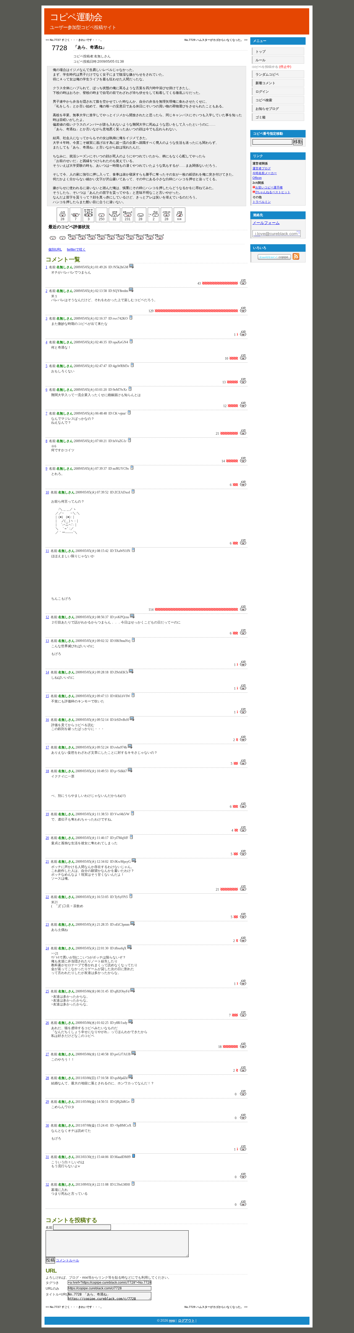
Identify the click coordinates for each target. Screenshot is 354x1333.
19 (47, 814)
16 (47, 720)
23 (47, 924)
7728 (59, 48)
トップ (261, 52)
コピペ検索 (264, 100)
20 (47, 838)
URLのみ (52, 1288)
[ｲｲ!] (62, 212)
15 (47, 696)
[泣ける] (75, 212)
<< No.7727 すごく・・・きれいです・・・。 (74, 39)
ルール (261, 60)
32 (47, 1184)
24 (47, 948)
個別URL (55, 249)
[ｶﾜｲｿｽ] (140, 212)
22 (47, 897)
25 (47, 991)
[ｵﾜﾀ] (114, 212)
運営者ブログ (262, 168)
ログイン (262, 92)
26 (47, 1023)
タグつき (52, 1283)
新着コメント (265, 83)
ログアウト (186, 1321)
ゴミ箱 (261, 117)
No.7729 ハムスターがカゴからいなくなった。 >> (216, 39)
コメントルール (67, 1260)
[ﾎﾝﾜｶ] (101, 212)
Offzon (257, 177)
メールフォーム (266, 223)
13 (47, 641)
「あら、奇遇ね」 (89, 47)
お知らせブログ (267, 109)
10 (47, 492)
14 (47, 672)
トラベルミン (262, 201)
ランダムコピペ (267, 74)
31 (47, 1157)
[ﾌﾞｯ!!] (153, 212)
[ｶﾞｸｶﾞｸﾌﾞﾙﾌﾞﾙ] (88, 212)
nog (172, 1321)
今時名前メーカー (265, 173)
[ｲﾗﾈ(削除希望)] (179, 212)
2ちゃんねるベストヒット (272, 192)
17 (47, 747)
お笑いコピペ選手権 (269, 187)
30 (47, 1125)
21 (47, 862)
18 (47, 771)
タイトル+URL (57, 1294)
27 (47, 1054)
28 (47, 1078)
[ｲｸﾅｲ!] (166, 212)
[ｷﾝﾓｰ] (127, 212)
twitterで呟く (76, 249)
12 (47, 617)
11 (47, 551)
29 (47, 1102)
